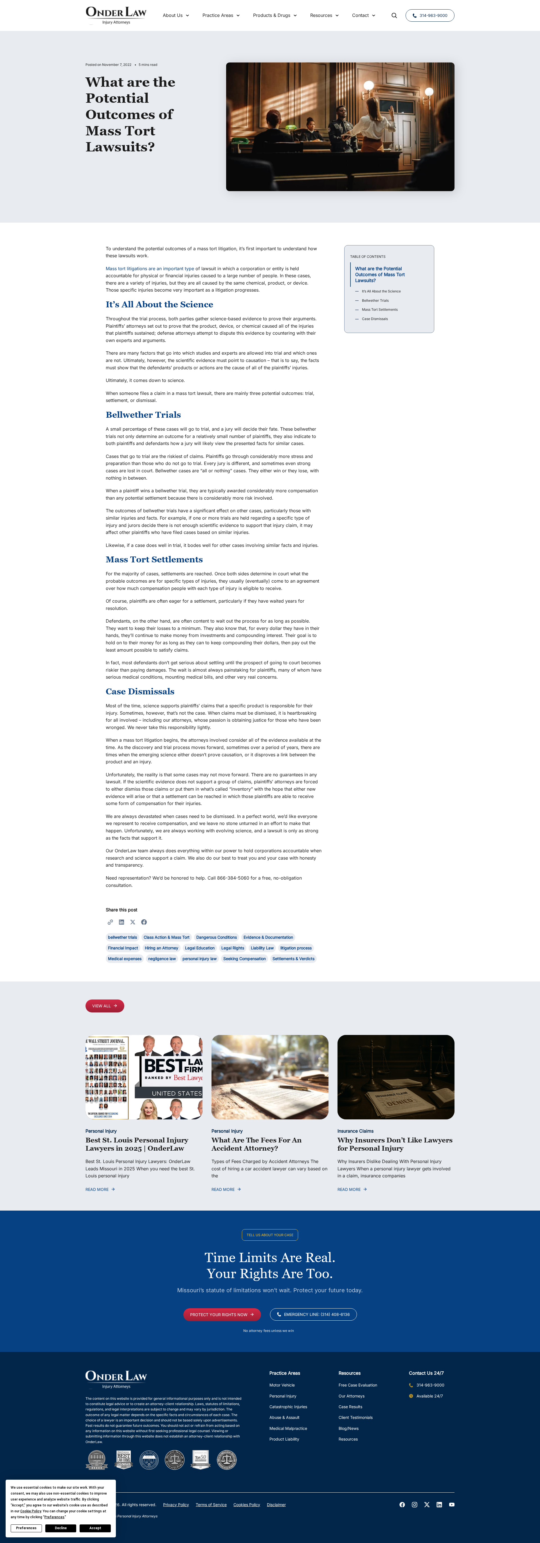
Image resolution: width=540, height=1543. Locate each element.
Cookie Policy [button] (30, 1511)
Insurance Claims (356, 1131)
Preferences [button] (54, 1517)
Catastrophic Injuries (288, 1406)
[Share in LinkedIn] (121, 921)
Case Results (350, 1406)
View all (101, 1005)
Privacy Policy (176, 1504)
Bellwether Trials (375, 300)
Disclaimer (276, 1504)
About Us (173, 15)
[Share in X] (132, 921)
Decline (61, 1528)
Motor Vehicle (282, 1385)
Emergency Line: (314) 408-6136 (317, 1314)
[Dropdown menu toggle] (187, 15)
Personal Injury (101, 1131)
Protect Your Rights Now (219, 1314)
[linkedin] (439, 1505)
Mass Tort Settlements (380, 309)
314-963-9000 (433, 15)
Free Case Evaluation (358, 1385)
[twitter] (427, 1505)
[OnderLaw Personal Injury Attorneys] (116, 15)
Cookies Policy (246, 1504)
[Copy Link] (110, 921)
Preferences (26, 1528)
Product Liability (284, 1439)
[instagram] (414, 1505)
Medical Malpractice (288, 1428)
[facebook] (402, 1505)
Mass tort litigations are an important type (150, 268)
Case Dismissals (375, 319)
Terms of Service (211, 1504)
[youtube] (451, 1505)
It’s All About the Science (381, 291)
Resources (348, 1439)
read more (97, 1189)
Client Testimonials (356, 1417)
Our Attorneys (351, 1396)
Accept (95, 1528)
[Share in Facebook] (144, 921)
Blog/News (349, 1428)
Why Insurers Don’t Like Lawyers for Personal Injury (395, 1144)
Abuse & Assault (284, 1417)
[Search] (394, 15)
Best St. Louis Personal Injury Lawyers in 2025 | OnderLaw (137, 1144)
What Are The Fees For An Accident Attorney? (257, 1144)
